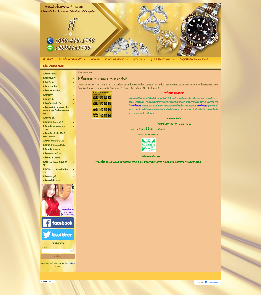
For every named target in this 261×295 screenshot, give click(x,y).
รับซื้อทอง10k (140, 88)
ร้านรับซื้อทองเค (103, 84)
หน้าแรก (80, 72)
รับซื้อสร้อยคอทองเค (147, 84)
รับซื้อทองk (132, 84)
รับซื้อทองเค (88, 84)
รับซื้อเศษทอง (113, 88)
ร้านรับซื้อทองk (119, 84)
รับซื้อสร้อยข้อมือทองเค (168, 84)
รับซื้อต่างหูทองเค (206, 84)
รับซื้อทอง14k (154, 88)
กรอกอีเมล (44, 247)
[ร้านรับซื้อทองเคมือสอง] (102, 104)
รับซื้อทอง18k (127, 88)
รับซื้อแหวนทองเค (188, 84)
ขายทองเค (101, 88)
